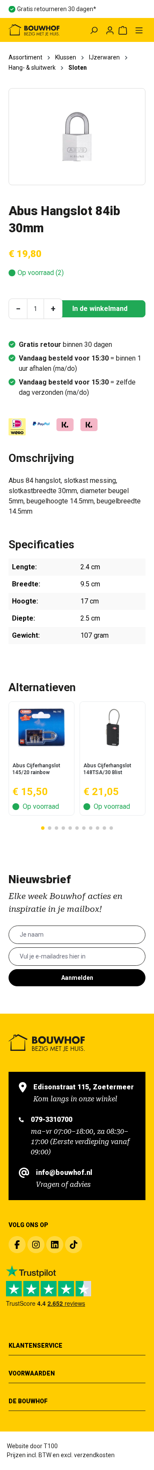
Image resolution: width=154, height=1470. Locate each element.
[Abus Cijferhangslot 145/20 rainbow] (41, 727)
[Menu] (139, 29)
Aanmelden (77, 977)
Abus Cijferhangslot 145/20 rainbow (36, 769)
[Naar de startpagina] (34, 30)
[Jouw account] (110, 29)
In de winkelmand (99, 309)
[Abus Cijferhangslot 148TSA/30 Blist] (112, 727)
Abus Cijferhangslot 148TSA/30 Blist (107, 769)
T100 (51, 1446)
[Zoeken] (93, 29)
